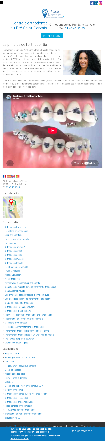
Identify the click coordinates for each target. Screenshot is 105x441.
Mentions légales (21, 426)
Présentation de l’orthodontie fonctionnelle (24, 319)
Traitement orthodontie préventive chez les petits (27, 331)
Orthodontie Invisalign (14, 259)
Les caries (9, 361)
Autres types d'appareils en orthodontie (22, 283)
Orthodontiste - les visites (16, 398)
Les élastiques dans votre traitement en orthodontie (28, 299)
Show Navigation (3, 3)
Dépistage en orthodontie (16, 231)
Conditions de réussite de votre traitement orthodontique (30, 287)
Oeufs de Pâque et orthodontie (19, 303)
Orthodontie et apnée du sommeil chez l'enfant (26, 394)
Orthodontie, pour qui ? (15, 247)
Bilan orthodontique (14, 235)
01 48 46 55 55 (75, 28)
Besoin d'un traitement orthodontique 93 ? (24, 386)
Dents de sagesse (13, 370)
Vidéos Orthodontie (14, 275)
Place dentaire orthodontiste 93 (19, 406)
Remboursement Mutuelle (16, 267)
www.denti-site (93, 426)
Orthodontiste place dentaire (18, 311)
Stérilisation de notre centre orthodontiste (24, 414)
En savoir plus (19, 439)
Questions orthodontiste (16, 323)
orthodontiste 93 (12, 418)
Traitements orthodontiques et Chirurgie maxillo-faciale (29, 335)
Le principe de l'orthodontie (17, 239)
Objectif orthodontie (14, 390)
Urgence (9, 382)
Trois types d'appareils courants (19, 339)
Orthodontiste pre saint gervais (19, 402)
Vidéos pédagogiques (15, 374)
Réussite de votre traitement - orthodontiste (24, 327)
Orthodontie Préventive (15, 227)
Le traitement (11, 243)
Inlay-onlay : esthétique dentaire (22, 366)
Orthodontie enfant (13, 251)
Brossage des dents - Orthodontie (20, 357)
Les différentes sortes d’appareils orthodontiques (27, 295)
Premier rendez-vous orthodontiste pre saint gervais (28, 315)
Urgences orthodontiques (16, 343)
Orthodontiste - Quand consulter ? (20, 307)
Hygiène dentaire (12, 353)
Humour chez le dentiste (16, 378)
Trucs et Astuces (12, 271)
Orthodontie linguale (14, 263)
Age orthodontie (12, 279)
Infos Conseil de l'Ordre (41, 426)
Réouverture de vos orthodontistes (20, 410)
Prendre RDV (51, 36)
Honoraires (7, 426)
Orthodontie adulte (13, 255)
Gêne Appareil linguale (15, 291)
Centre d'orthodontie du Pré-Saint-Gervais (29, 25)
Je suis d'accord (82, 431)
